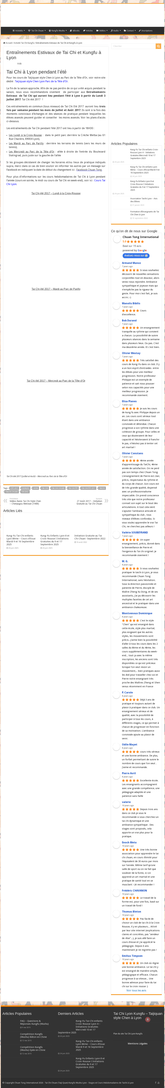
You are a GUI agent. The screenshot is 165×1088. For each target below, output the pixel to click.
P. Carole (127, 692)
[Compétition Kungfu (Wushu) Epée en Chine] (10, 1051)
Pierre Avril (129, 773)
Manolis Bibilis (131, 303)
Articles (89, 30)
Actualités (6, 30)
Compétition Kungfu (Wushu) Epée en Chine (32, 1048)
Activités (19, 30)
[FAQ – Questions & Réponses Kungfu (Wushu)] (10, 1024)
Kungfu (25, 488)
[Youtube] (158, 1083)
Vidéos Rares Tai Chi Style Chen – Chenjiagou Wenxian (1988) (25, 501)
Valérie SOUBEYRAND (135, 532)
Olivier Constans (132, 453)
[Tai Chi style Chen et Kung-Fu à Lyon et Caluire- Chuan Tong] (82, 15)
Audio (116, 30)
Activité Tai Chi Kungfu (24, 43)
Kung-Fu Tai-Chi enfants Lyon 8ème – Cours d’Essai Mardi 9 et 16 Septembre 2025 (20, 540)
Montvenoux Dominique (137, 613)
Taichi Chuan (12, 492)
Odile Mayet (129, 744)
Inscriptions (146, 30)
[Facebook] (156, 1083)
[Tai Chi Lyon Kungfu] (138, 1028)
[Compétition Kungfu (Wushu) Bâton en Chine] (10, 1038)
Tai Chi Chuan (37, 30)
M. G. (125, 561)
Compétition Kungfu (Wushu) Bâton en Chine (33, 1035)
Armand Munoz (131, 263)
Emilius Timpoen (132, 955)
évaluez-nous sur (134, 255)
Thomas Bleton (131, 911)
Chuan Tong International (141, 237)
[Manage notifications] (147, 1019)
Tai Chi (45, 488)
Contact (130, 30)
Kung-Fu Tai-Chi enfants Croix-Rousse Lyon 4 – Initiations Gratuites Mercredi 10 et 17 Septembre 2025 (80, 1026)
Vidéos (102, 30)
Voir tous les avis (136, 990)
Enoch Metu (129, 842)
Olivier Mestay (131, 353)
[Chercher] (158, 46)
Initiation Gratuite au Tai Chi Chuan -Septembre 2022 (89, 537)
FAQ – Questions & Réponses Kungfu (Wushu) (34, 1022)
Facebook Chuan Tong (89, 169)
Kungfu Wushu (58, 30)
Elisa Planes (129, 401)
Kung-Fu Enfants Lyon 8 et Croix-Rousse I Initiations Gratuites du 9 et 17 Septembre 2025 (54, 540)
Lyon (36, 488)
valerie (126, 802)
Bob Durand (129, 320)
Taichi (102, 488)
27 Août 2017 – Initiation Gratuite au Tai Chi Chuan (89, 501)
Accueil (8, 43)
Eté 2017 (14, 488)
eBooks (76, 30)
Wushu (25, 492)
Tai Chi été (73, 488)
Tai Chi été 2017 (88, 488)
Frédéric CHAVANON (134, 890)
